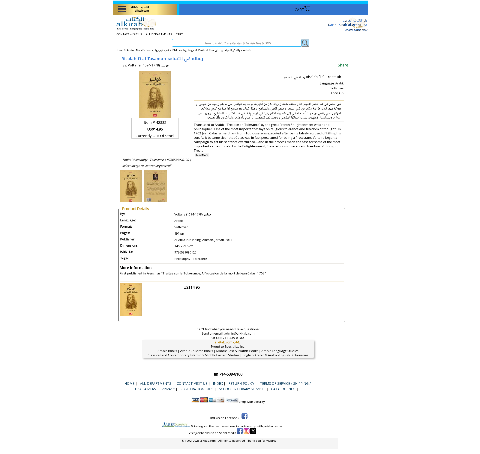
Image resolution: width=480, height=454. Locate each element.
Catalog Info (283, 389)
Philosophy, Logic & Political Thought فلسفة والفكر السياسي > (211, 50)
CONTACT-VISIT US (129, 34)
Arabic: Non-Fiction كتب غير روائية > (149, 50)
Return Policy (241, 383)
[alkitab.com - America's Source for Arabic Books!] (135, 29)
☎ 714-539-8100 (228, 374)
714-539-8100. (233, 337)
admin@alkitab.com (239, 333)
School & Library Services (242, 389)
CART (299, 9)
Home (120, 50)
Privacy (168, 389)
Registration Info (196, 389)
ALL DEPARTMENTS (159, 34)
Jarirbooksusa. (273, 426)
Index (218, 383)
